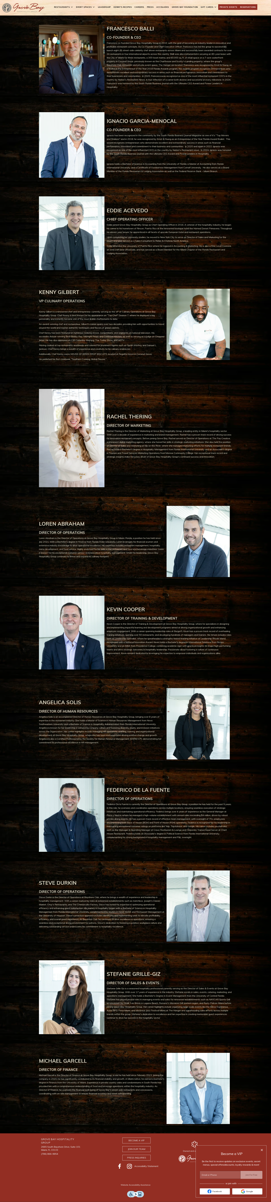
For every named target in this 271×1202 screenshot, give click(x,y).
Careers (139, 7)
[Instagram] (129, 1166)
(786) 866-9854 (49, 1153)
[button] (64, 7)
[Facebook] (120, 1166)
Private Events (228, 7)
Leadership (104, 7)
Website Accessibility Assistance (135, 1185)
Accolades (162, 7)
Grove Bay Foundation (185, 7)
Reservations (248, 7)
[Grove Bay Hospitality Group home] (23, 8)
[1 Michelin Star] (194, 1144)
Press (150, 7)
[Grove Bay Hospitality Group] (194, 1158)
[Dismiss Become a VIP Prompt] (261, 1150)
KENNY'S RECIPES (123, 7)
